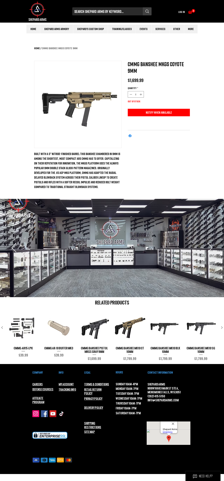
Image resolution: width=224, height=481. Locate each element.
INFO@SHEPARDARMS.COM (163, 400)
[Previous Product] (2, 327)
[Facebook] (44, 413)
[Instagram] (35, 413)
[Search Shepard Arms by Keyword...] (147, 11)
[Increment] (141, 94)
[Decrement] (130, 94)
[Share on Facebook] (130, 136)
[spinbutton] (136, 94)
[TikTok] (61, 413)
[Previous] (14, 248)
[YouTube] (53, 413)
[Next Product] (222, 327)
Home (37, 48)
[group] (112, 336)
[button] (191, 11)
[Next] (210, 248)
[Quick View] (23, 328)
